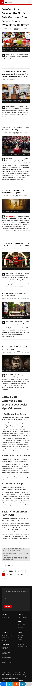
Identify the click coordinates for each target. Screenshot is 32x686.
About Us (20, 627)
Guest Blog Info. (6, 635)
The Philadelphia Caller (6, 658)
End (4, 578)
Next (23, 574)
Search (25, 617)
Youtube (20, 644)
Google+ (20, 639)
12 (11, 574)
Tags (19, 617)
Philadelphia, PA (10, 216)
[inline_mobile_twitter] (10, 684)
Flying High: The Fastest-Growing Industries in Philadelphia (13, 549)
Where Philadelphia (7, 662)
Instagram (20, 646)
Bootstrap (4, 677)
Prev (11, 571)
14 (18, 574)
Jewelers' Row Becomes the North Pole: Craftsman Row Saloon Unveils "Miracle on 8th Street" (15, 17)
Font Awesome (5, 680)
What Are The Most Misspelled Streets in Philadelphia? (15, 558)
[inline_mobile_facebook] (3, 684)
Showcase (4, 637)
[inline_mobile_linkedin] (23, 684)
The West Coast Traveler (6, 653)
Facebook (20, 635)
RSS (27, 646)
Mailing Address (6, 617)
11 (7, 574)
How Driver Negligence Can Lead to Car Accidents (15, 554)
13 (14, 574)
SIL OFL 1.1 (21, 680)
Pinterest (20, 642)
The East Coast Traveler (6, 648)
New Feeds (4, 640)
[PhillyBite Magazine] (8, 2)
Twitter (20, 637)
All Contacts (21, 624)
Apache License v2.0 (14, 678)
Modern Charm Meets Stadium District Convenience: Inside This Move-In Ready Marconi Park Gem (15, 74)
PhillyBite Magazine (6, 674)
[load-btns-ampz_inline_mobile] (29, 684)
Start (5, 571)
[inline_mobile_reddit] (16, 684)
